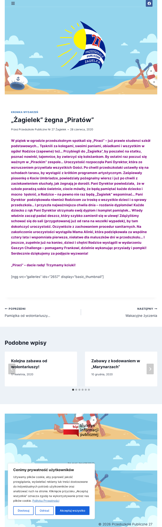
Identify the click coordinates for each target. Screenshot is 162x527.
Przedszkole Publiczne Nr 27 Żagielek (42, 129)
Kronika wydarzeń (24, 112)
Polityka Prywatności (45, 500)
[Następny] (150, 369)
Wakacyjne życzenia (141, 312)
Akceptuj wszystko (72, 510)
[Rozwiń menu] (13, 3)
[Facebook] (149, 3)
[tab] (73, 390)
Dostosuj (23, 510)
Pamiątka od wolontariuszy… (27, 312)
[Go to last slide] (11, 369)
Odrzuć (44, 510)
